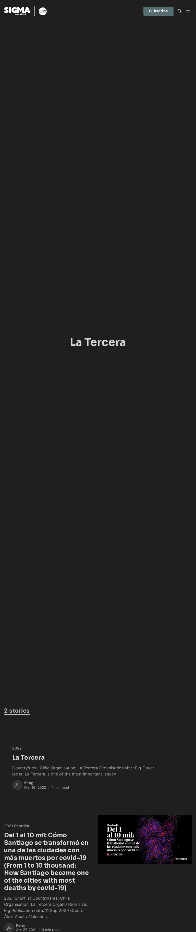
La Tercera (28, 757)
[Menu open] (188, 11)
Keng (28, 783)
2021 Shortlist (16, 826)
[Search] (180, 11)
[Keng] (17, 785)
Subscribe (158, 11)
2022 (17, 748)
